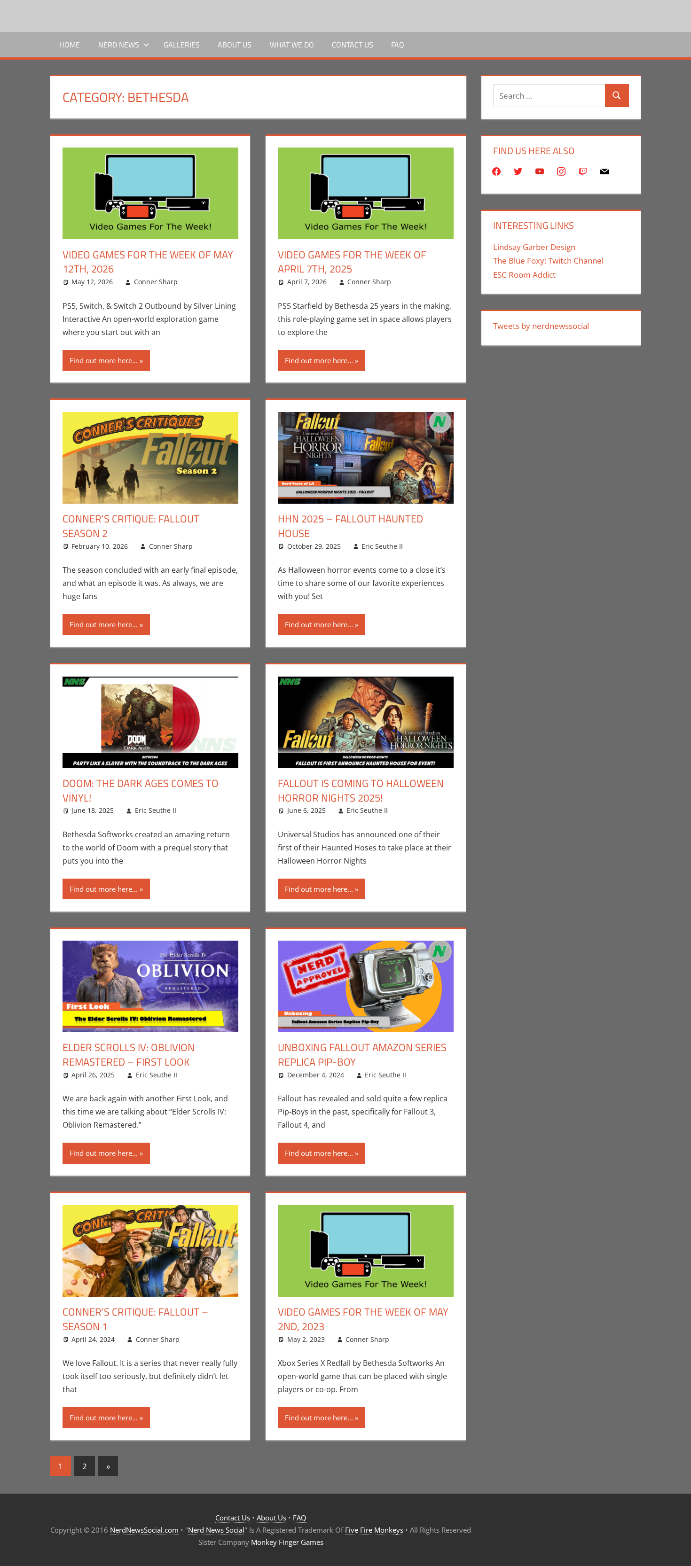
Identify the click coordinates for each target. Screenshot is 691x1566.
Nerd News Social (216, 1530)
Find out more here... (104, 360)
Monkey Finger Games (287, 1542)
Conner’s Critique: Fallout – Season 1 (135, 1319)
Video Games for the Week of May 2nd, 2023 (363, 1319)
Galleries (182, 44)
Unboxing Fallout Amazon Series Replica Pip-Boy (362, 1054)
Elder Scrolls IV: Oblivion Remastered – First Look (129, 1054)
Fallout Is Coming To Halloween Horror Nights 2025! (361, 790)
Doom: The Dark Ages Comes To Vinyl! (141, 790)
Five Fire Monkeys (374, 1530)
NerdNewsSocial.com (144, 1530)
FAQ (397, 44)
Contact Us (352, 44)
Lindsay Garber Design (534, 247)
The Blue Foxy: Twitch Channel (548, 260)
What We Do (292, 44)
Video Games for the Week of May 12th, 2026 (148, 262)
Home (69, 44)
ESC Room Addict (524, 274)
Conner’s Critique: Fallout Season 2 (131, 526)
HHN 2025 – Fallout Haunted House (350, 526)
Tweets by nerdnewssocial (541, 325)
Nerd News (118, 44)
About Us (234, 44)
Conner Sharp (156, 281)
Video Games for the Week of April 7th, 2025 (352, 262)
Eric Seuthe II (382, 546)
